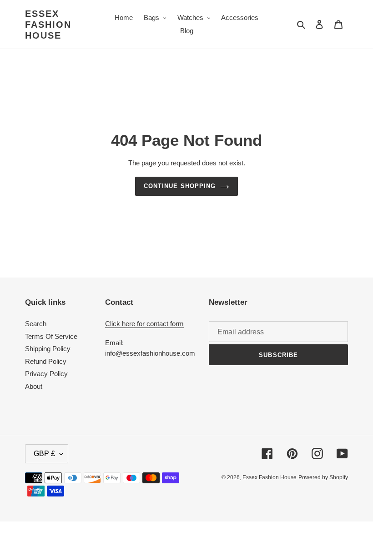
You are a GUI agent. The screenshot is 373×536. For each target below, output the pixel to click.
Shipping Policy (48, 348)
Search (35, 324)
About (33, 386)
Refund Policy (45, 361)
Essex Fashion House (48, 24)
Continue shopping (180, 186)
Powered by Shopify (323, 477)
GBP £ (44, 453)
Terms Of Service (51, 336)
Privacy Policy (46, 373)
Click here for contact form (144, 324)
